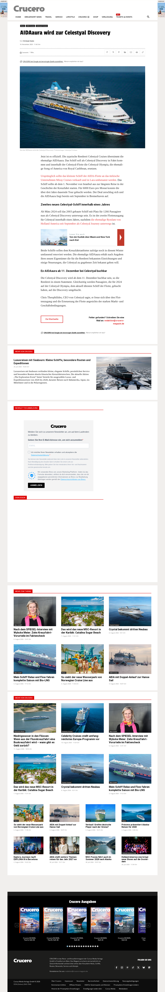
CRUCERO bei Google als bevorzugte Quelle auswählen (43, 61)
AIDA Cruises (30, 26)
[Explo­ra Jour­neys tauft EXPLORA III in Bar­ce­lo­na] (28, 845)
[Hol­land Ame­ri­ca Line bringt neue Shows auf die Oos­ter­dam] (136, 845)
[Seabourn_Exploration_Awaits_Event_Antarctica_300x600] (161, 17)
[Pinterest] (118, 52)
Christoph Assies (28, 41)
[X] (113, 52)
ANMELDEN (36, 485)
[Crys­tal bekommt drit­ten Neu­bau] (130, 611)
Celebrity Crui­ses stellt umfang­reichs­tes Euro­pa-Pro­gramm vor (80, 737)
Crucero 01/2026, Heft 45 (77, 939)
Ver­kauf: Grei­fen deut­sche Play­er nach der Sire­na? (98, 825)
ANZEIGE (100, 389)
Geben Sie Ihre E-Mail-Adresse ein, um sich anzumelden (55, 440)
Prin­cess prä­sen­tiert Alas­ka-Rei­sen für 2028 (136, 825)
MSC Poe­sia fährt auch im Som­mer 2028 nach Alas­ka (98, 858)
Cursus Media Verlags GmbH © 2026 (27, 981)
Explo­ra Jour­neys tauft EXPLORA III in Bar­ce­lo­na (26, 858)
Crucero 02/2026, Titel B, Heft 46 (53, 939)
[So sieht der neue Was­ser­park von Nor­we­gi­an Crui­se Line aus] (82, 659)
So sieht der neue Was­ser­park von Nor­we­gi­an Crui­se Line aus (81, 679)
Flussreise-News (19, 731)
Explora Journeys (19, 853)
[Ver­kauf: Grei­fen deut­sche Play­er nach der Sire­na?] (100, 813)
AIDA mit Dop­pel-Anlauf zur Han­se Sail (63, 825)
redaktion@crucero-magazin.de (76, 971)
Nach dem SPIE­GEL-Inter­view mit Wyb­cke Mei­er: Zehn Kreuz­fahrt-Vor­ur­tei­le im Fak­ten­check (33, 632)
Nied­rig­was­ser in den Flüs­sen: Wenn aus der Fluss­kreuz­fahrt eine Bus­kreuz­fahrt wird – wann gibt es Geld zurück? (34, 740)
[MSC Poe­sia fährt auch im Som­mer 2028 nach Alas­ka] (100, 845)
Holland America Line (129, 853)
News (22, 26)
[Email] (130, 52)
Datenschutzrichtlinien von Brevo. (73, 479)
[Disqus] (58, 540)
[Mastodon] (149, 968)
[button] (148, 17)
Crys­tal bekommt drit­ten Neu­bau (128, 629)
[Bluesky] (144, 968)
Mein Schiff (17, 625)
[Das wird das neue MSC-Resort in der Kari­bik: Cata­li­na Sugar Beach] (82, 611)
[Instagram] (122, 968)
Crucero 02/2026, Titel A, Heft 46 (29, 939)
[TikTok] (133, 968)
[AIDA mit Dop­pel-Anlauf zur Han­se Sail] (130, 659)
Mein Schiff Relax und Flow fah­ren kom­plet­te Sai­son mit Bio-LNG (34, 679)
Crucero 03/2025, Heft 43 (124, 939)
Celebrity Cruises (67, 731)
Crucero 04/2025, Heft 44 (100, 939)
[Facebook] (107, 52)
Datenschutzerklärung (40, 455)
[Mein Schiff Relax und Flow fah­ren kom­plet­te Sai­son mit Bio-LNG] (35, 659)
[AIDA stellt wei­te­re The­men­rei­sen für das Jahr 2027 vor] (64, 845)
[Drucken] (136, 52)
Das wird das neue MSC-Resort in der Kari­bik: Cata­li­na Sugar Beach (81, 631)
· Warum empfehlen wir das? (73, 61)
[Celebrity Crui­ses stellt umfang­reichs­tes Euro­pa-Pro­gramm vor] (82, 718)
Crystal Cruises (114, 625)
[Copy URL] (142, 52)
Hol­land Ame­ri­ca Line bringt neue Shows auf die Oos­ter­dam (135, 859)
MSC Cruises (66, 625)
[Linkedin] (124, 52)
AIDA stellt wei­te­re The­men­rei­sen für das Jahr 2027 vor (63, 858)
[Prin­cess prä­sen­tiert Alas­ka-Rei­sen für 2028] (136, 813)
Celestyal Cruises (41, 26)
